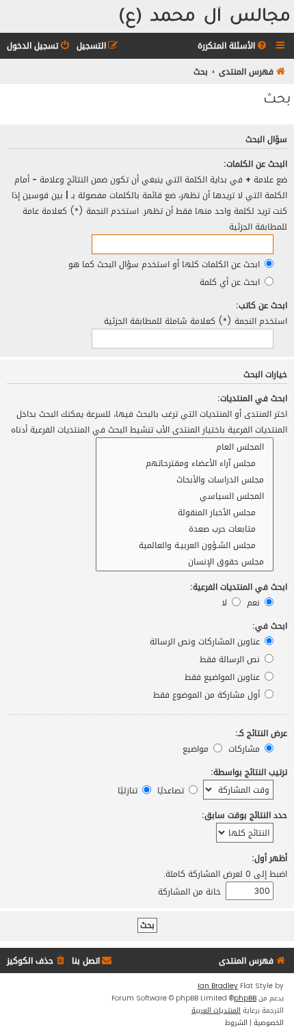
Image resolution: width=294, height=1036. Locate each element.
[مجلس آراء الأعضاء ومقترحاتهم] (184, 463)
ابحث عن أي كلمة (231, 282)
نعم (255, 602)
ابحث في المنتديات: (252, 398)
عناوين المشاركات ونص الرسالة (206, 641)
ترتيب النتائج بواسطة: (249, 772)
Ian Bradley (218, 986)
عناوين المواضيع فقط (224, 677)
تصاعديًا (172, 790)
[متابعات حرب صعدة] (184, 529)
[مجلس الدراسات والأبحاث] (184, 480)
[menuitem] (233, 46)
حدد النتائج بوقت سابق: (244, 815)
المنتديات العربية (216, 1011)
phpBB (245, 998)
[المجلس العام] (184, 447)
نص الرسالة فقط (231, 659)
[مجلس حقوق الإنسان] (184, 562)
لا (226, 602)
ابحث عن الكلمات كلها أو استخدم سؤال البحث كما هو (165, 264)
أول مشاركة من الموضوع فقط (208, 695)
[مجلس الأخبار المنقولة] (184, 512)
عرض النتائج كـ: (261, 733)
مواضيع (197, 748)
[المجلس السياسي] (184, 496)
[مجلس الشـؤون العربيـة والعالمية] (184, 545)
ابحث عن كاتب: (261, 305)
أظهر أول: (269, 858)
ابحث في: (269, 625)
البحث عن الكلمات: (255, 164)
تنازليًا (129, 790)
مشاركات (245, 748)
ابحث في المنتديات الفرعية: (238, 587)
